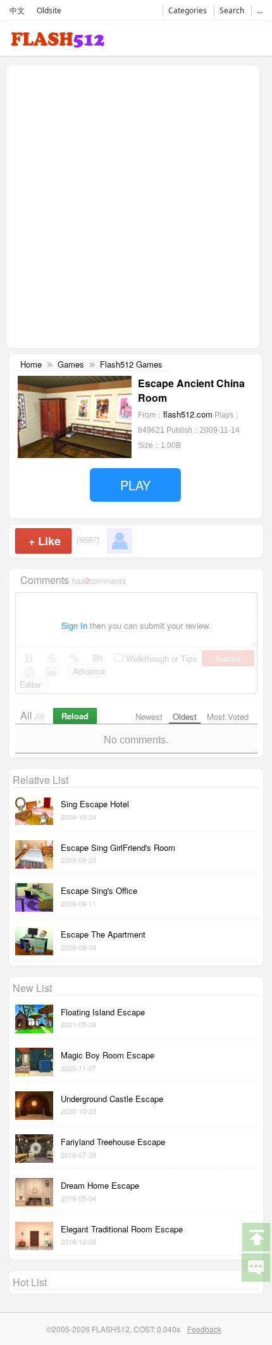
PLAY (135, 485)
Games (71, 364)
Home (31, 364)
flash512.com (188, 414)
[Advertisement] (136, 206)
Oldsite (49, 10)
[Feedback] (255, 1266)
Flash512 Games (131, 364)
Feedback (204, 1328)
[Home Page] (57, 42)
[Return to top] (255, 1236)
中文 (17, 10)
